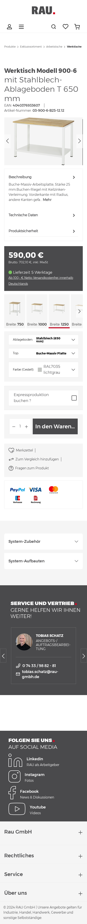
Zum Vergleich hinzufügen (37, 459)
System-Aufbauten (26, 561)
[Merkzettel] (65, 26)
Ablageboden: (23, 339)
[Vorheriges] (7, 141)
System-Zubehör (24, 541)
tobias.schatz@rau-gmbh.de (40, 674)
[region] (43, 141)
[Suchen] (54, 27)
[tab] (42, 188)
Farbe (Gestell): (23, 369)
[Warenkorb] (77, 26)
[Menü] (21, 27)
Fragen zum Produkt (32, 468)
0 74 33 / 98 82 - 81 (39, 665)
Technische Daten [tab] (23, 215)
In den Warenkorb (56, 426)
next (79, 311)
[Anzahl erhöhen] (26, 426)
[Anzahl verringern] (13, 426)
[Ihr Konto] (10, 26)
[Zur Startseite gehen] (43, 10)
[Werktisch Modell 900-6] (43, 141)
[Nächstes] (79, 141)
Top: (16, 353)
